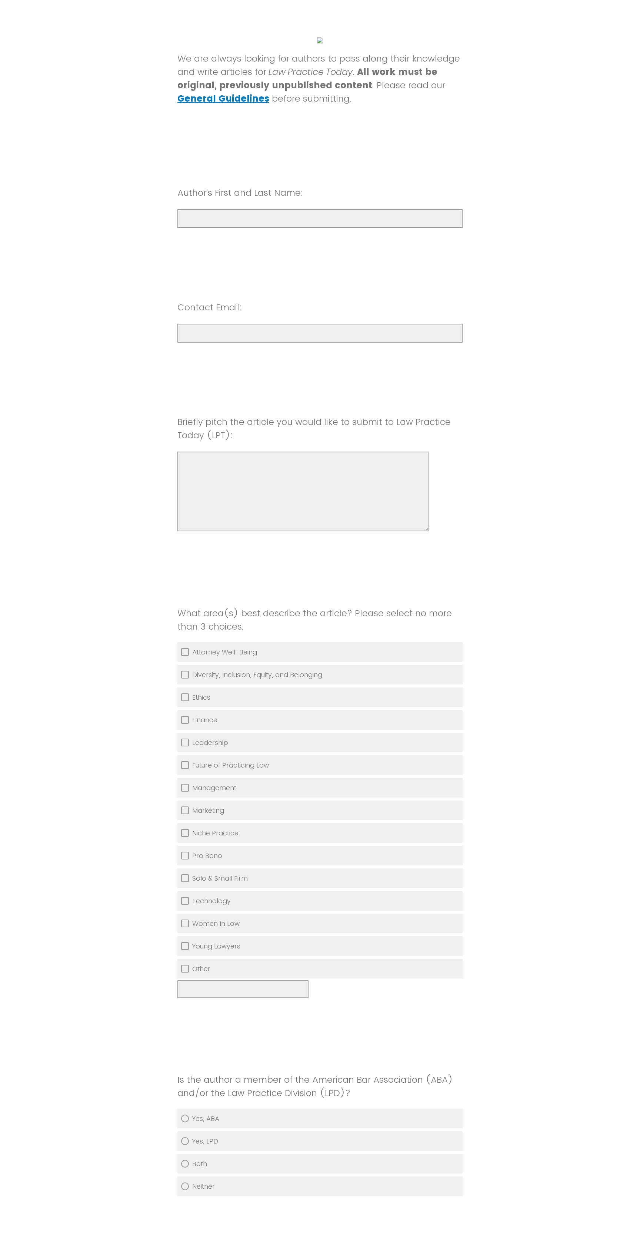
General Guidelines (223, 98)
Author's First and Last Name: (240, 193)
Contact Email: (209, 307)
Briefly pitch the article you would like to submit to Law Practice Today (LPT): (314, 428)
